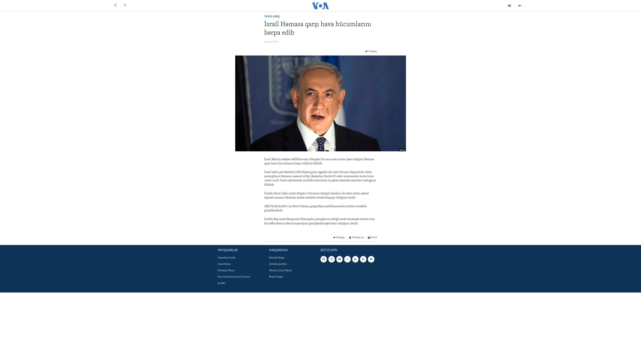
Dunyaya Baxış (226, 270)
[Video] (520, 5)
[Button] (371, 51)
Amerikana (224, 264)
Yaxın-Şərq (272, 16)
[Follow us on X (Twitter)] (347, 259)
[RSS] (355, 259)
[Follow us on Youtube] (339, 259)
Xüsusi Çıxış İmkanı (280, 270)
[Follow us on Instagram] (331, 259)
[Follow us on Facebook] (323, 259)
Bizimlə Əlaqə (276, 258)
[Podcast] (363, 259)
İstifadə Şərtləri (278, 264)
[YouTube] (509, 5)
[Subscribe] (371, 259)
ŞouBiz (222, 283)
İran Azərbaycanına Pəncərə (234, 277)
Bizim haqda (276, 277)
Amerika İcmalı (226, 258)
